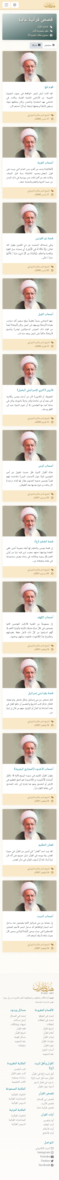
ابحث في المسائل (18, 1016)
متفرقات (22, 1046)
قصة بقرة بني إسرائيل (40, 693)
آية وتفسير (48, 1120)
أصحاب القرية (45, 163)
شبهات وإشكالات (18, 1024)
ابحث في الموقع (46, 1016)
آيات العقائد (48, 1125)
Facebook (45, 1165)
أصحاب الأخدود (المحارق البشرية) (33, 769)
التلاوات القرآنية (18, 1095)
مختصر (48, 45)
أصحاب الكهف (45, 617)
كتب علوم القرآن (18, 1073)
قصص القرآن (42, 27)
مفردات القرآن (47, 1041)
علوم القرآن (49, 1046)
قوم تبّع (49, 87)
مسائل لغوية (20, 1037)
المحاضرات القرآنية (17, 1099)
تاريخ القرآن (48, 1029)
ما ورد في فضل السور (44, 1082)
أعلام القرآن (48, 1033)
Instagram (44, 1153)
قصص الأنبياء (47, 1104)
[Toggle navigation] (6, 5)
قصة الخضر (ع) (44, 541)
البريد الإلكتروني (43, 1148)
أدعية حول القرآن (46, 1087)
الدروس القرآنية (18, 1103)
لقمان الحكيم (46, 845)
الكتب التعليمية (19, 1082)
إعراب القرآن (48, 1037)
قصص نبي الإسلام (45, 1099)
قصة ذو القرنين (44, 238)
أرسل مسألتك (20, 1020)
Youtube (45, 1157)
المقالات (50, 1024)
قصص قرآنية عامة (45, 1108)
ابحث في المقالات (46, 1020)
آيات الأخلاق (48, 1133)
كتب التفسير (20, 1069)
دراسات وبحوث (18, 1078)
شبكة (35, 45)
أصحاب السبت (45, 916)
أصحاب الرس (45, 466)
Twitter (46, 1161)
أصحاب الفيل (45, 314)
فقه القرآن (21, 1029)
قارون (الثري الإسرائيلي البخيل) (35, 390)
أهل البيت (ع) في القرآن (43, 1074)
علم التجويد (48, 1054)
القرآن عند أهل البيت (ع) (42, 1078)
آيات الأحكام (48, 1129)
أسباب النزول (48, 1050)
